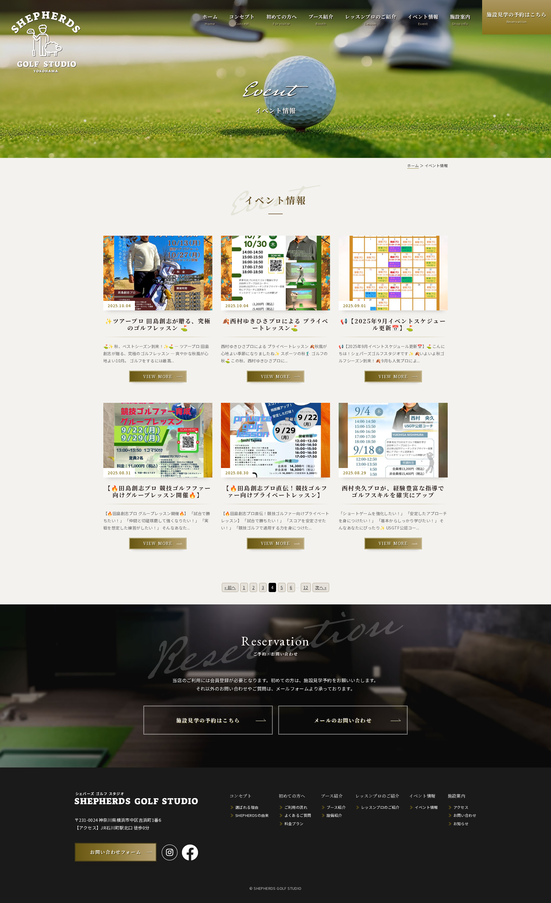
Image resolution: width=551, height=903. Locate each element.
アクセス (461, 807)
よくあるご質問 (297, 815)
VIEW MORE (157, 376)
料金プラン (294, 823)
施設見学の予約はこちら (516, 17)
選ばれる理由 (246, 807)
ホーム (210, 19)
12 (305, 587)
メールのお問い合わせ (343, 720)
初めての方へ (281, 19)
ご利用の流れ (295, 807)
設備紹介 (334, 815)
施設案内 (460, 19)
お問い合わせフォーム (115, 852)
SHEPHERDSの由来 (252, 815)
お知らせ (461, 823)
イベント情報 (423, 19)
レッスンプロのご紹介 (370, 19)
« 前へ (230, 587)
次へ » (321, 587)
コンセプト (242, 19)
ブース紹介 (321, 19)
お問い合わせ (464, 815)
